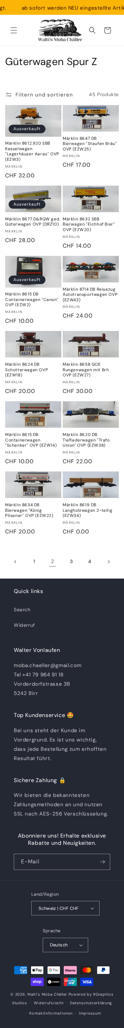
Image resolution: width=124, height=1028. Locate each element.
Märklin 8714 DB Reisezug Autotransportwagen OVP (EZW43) (90, 295)
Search (22, 609)
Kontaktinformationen (50, 1013)
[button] (13, 30)
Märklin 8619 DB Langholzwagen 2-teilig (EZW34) (87, 510)
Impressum (90, 1013)
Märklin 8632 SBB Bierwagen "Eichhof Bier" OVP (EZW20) (89, 224)
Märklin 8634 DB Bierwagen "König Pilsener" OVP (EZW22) (29, 510)
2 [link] (52, 561)
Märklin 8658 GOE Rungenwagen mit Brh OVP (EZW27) (86, 370)
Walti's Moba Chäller (47, 994)
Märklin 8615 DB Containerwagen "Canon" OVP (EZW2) (31, 300)
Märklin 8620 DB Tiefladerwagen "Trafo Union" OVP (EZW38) (86, 440)
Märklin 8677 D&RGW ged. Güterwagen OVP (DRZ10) (32, 222)
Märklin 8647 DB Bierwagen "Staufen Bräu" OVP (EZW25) (90, 144)
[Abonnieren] (102, 862)
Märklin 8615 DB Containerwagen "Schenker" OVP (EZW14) (30, 440)
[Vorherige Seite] (15, 561)
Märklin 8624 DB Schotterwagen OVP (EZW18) (26, 370)
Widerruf (24, 625)
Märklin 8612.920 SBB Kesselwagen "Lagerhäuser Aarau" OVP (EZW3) (32, 151)
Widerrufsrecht (49, 1002)
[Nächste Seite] (108, 561)
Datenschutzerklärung (91, 1002)
